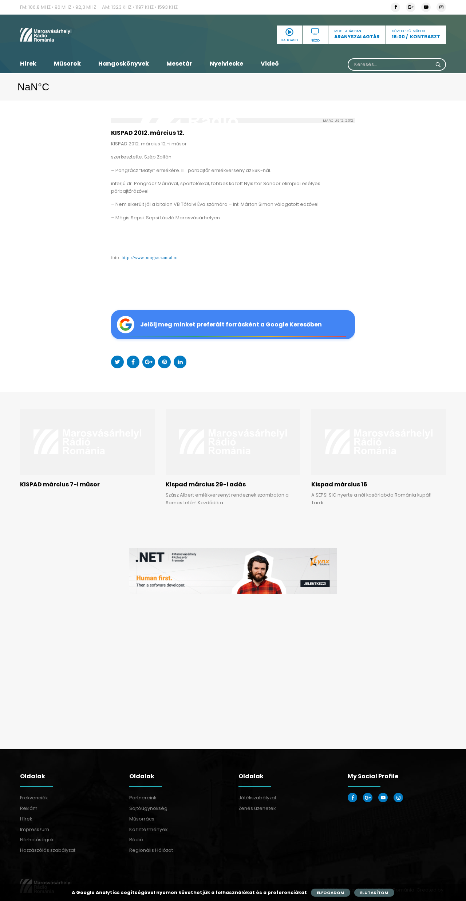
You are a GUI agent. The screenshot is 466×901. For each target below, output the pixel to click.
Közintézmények (148, 829)
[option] (233, 571)
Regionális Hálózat (151, 850)
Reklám (28, 808)
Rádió (136, 840)
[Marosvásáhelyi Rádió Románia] (87, 35)
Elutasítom (374, 893)
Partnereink (142, 798)
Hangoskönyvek (123, 63)
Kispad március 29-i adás (206, 484)
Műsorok (67, 63)
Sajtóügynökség (148, 808)
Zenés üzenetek (257, 808)
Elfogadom (330, 893)
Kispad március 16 (339, 484)
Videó (270, 63)
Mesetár (179, 63)
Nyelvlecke (226, 63)
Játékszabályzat (257, 798)
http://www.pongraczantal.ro (150, 257)
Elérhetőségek (37, 840)
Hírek (28, 63)
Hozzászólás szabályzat (47, 850)
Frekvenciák (34, 798)
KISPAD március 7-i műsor (60, 484)
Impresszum (34, 829)
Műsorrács (141, 819)
